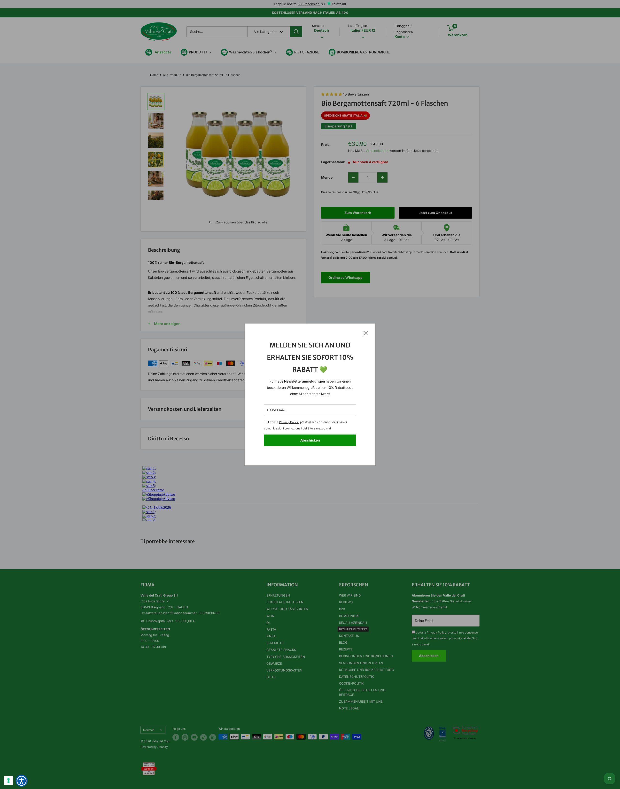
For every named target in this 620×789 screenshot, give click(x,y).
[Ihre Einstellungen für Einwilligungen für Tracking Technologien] (8, 780)
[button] (22, 781)
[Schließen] (365, 332)
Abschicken (310, 440)
